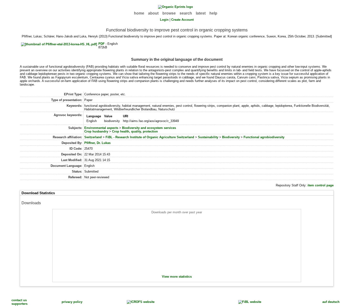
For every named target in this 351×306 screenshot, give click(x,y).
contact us (19, 300)
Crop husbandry (96, 131)
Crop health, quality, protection (135, 131)
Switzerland (93, 137)
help (213, 13)
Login (164, 19)
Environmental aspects (101, 128)
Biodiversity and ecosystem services (149, 128)
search (186, 13)
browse (169, 13)
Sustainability (208, 137)
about (153, 13)
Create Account (182, 19)
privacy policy (72, 302)
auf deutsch (331, 302)
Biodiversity (231, 137)
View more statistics (177, 276)
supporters (19, 304)
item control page (321, 185)
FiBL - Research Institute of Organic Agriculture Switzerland (150, 137)
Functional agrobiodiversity (264, 137)
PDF (101, 44)
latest (201, 13)
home (139, 13)
